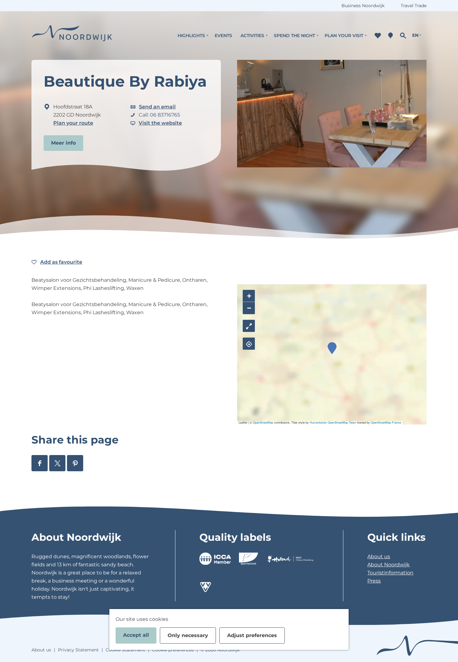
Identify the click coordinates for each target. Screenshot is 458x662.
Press (374, 581)
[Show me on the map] (249, 344)
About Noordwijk (388, 565)
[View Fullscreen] (249, 326)
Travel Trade (414, 5)
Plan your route (73, 123)
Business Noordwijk (362, 5)
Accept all (136, 635)
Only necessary (188, 635)
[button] (332, 348)
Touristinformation (390, 573)
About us (378, 556)
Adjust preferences (252, 635)
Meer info (63, 143)
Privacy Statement (78, 650)
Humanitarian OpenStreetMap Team (333, 422)
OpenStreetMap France (386, 422)
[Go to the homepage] (71, 35)
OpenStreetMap (263, 422)
